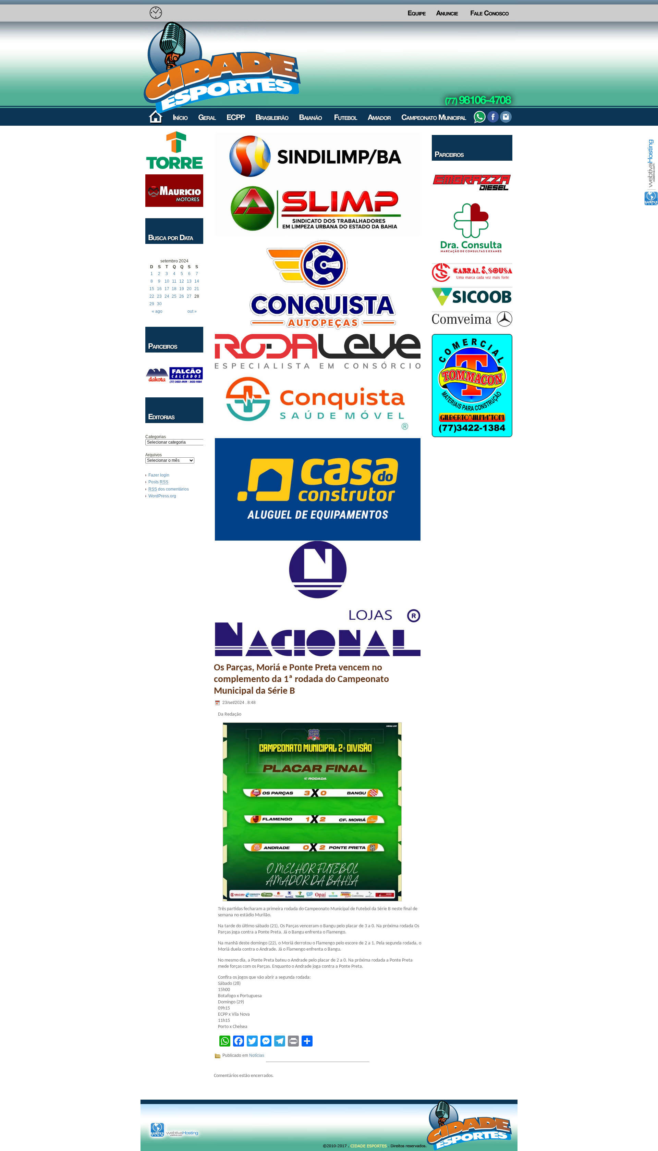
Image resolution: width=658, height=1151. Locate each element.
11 (174, 281)
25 (174, 296)
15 (151, 288)
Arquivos (153, 455)
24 (166, 296)
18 (174, 288)
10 (166, 281)
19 (181, 288)
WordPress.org (162, 496)
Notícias (256, 1055)
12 (181, 281)
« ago (157, 311)
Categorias (155, 436)
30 (159, 303)
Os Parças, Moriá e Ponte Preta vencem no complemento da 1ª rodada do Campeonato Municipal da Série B (301, 679)
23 (159, 296)
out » (192, 311)
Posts (158, 482)
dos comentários (168, 489)
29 (151, 303)
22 (151, 296)
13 (189, 281)
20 (189, 288)
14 (196, 281)
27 (189, 296)
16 (159, 288)
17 (166, 288)
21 (196, 288)
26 (181, 296)
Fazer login (158, 475)
